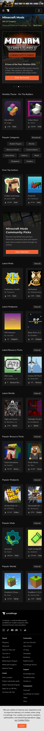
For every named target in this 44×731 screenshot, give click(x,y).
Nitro (25, 701)
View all (37, 264)
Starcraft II (6, 657)
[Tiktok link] (8, 630)
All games (5, 642)
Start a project (7, 677)
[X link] (20, 630)
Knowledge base (29, 674)
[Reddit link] (25, 630)
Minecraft (5, 646)
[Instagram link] (3, 630)
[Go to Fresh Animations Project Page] (12, 456)
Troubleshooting (29, 677)
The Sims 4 (6, 653)
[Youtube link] (12, 630)
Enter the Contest (22, 78)
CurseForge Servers (30, 665)
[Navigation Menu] (3, 10)
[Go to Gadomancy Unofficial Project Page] (12, 283)
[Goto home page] (8, 10)
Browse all (36, 138)
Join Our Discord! (29, 642)
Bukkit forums (28, 661)
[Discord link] (16, 630)
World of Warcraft (8, 650)
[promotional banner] (22, 3)
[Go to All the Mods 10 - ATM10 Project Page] (12, 500)
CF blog (26, 650)
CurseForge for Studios (31, 694)
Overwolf (26, 690)
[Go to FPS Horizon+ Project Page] (12, 327)
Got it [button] (22, 726)
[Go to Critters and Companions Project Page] (12, 190)
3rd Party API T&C (8, 692)
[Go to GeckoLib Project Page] (12, 543)
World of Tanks (7, 668)
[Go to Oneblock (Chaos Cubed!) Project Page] (12, 586)
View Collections (22, 252)
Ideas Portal (27, 646)
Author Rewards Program (11, 685)
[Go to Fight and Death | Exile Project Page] (12, 413)
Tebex (25, 697)
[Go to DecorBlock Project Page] (12, 114)
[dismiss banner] (40, 2)
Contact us (27, 681)
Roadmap (26, 657)
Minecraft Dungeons (9, 665)
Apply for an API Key (9, 688)
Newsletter (27, 653)
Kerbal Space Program (9, 661)
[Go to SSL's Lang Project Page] (12, 370)
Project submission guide (10, 681)
